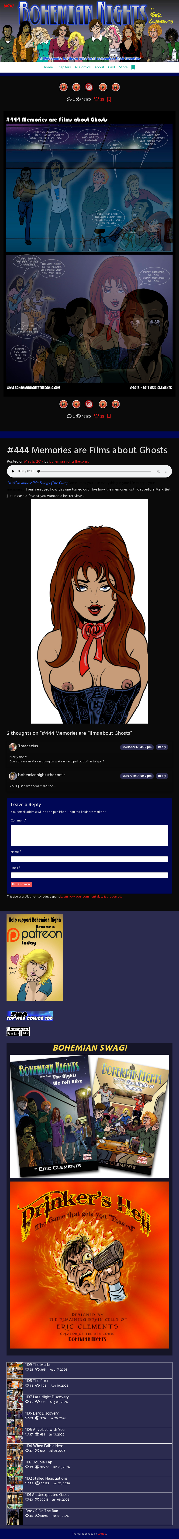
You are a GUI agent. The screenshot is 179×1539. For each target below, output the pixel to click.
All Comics (83, 67)
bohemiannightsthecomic (69, 462)
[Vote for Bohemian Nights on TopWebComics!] (30, 1016)
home (48, 67)
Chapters (64, 67)
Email (14, 868)
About (99, 67)
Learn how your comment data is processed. (91, 896)
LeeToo (102, 1534)
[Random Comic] (89, 87)
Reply (162, 747)
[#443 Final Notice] (76, 87)
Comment (18, 820)
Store (123, 67)
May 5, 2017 (34, 462)
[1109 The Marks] (116, 87)
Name (15, 852)
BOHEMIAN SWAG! (89, 1048)
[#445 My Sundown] (103, 87)
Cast (111, 67)
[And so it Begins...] (63, 87)
